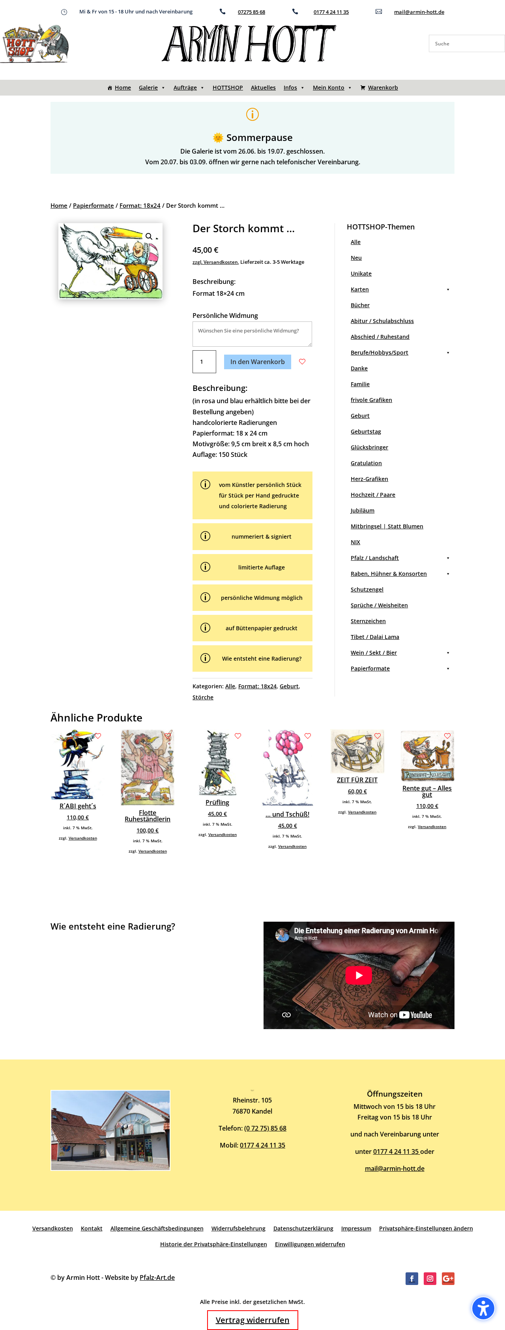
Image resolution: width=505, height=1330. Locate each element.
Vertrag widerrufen (253, 1320)
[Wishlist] (302, 362)
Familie (360, 384)
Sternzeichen (368, 621)
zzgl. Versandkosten (215, 262)
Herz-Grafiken (369, 479)
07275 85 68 (251, 11)
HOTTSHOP (228, 87)
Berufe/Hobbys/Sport (379, 352)
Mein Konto (328, 87)
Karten (360, 289)
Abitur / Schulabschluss (382, 321)
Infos (290, 87)
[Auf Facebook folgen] (412, 1278)
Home (123, 87)
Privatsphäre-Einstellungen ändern (426, 1228)
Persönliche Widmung (225, 315)
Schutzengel (367, 589)
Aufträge (185, 87)
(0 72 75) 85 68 (265, 1128)
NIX (355, 542)
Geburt (289, 686)
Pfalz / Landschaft (375, 558)
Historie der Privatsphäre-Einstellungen (213, 1244)
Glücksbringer (369, 447)
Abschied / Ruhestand (380, 336)
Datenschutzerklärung (303, 1228)
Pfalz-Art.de (157, 1277)
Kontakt (92, 1228)
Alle (230, 686)
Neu (356, 257)
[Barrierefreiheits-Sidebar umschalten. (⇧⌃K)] (483, 1308)
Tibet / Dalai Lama (375, 637)
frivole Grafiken (371, 400)
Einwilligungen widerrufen (310, 1244)
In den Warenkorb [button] (257, 361)
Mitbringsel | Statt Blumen (387, 526)
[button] (149, 236)
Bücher (360, 305)
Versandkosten (83, 838)
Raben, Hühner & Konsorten (389, 573)
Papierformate (93, 205)
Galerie (148, 87)
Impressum (356, 1228)
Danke (359, 368)
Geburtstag (366, 431)
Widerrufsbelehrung (238, 1228)
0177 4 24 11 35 (331, 11)
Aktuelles (263, 87)
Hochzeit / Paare (373, 494)
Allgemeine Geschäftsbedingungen (157, 1228)
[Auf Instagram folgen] (430, 1278)
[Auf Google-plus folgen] (448, 1278)
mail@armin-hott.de (419, 11)
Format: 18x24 (140, 205)
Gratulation (366, 463)
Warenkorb (383, 87)
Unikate (361, 273)
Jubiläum (362, 510)
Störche (203, 697)
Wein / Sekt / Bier (374, 652)
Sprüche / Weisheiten (379, 605)
